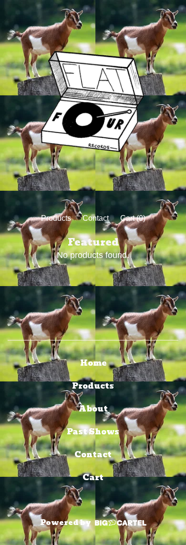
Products (56, 218)
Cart (93, 477)
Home (93, 363)
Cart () (132, 218)
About (93, 409)
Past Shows (93, 432)
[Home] (93, 102)
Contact (96, 218)
